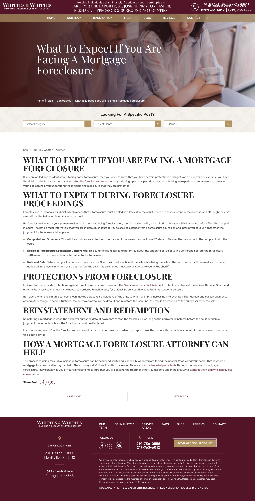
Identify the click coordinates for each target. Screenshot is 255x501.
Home (51, 17)
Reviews (169, 17)
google (119, 445)
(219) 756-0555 (240, 10)
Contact (193, 17)
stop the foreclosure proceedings (94, 181)
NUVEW (103, 487)
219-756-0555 (148, 444)
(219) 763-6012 (213, 10)
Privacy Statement (169, 487)
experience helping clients (160, 365)
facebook (43, 382)
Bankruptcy (102, 17)
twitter (51, 382)
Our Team (74, 17)
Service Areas (148, 426)
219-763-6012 (148, 447)
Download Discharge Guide (195, 443)
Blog (147, 17)
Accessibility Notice (195, 487)
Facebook (102, 445)
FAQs (127, 17)
